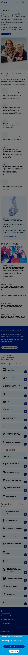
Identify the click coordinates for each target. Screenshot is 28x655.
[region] (14, 645)
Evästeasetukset (14, 651)
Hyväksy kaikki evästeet (14, 646)
